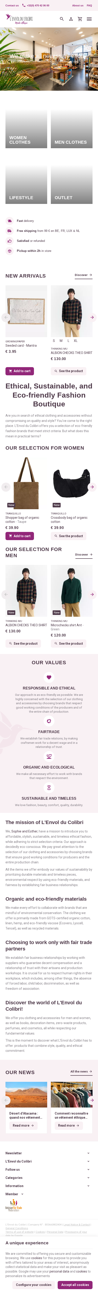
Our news (20, 1072)
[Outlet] (72, 178)
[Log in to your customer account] (70, 19)
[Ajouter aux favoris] (41, 463)
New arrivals (25, 276)
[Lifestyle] (26, 178)
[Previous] (5, 317)
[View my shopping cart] (80, 19)
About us (77, 5)
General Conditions (16, 1228)
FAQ (89, 5)
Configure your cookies (34, 1285)
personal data (59, 1271)
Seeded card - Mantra (21, 345)
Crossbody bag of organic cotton (69, 520)
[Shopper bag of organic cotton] (26, 483)
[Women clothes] (26, 122)
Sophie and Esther (24, 831)
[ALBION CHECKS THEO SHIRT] (72, 311)
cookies (36, 1258)
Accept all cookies (75, 1285)
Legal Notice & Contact (77, 1224)
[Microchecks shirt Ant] (72, 591)
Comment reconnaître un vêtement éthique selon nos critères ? (71, 1116)
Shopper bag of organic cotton (22, 520)
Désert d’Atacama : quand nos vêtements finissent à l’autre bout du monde (26, 1116)
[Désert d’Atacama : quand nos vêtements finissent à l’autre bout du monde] (26, 1095)
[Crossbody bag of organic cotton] (72, 483)
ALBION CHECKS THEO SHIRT (72, 353)
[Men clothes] (72, 122)
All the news (79, 1071)
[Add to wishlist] (87, 463)
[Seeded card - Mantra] (26, 311)
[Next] (92, 317)
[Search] (61, 19)
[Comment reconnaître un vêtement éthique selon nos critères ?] (72, 1095)
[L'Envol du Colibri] (19, 19)
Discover (81, 275)
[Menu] (89, 19)
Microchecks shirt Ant (67, 627)
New (11, 505)
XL (75, 341)
